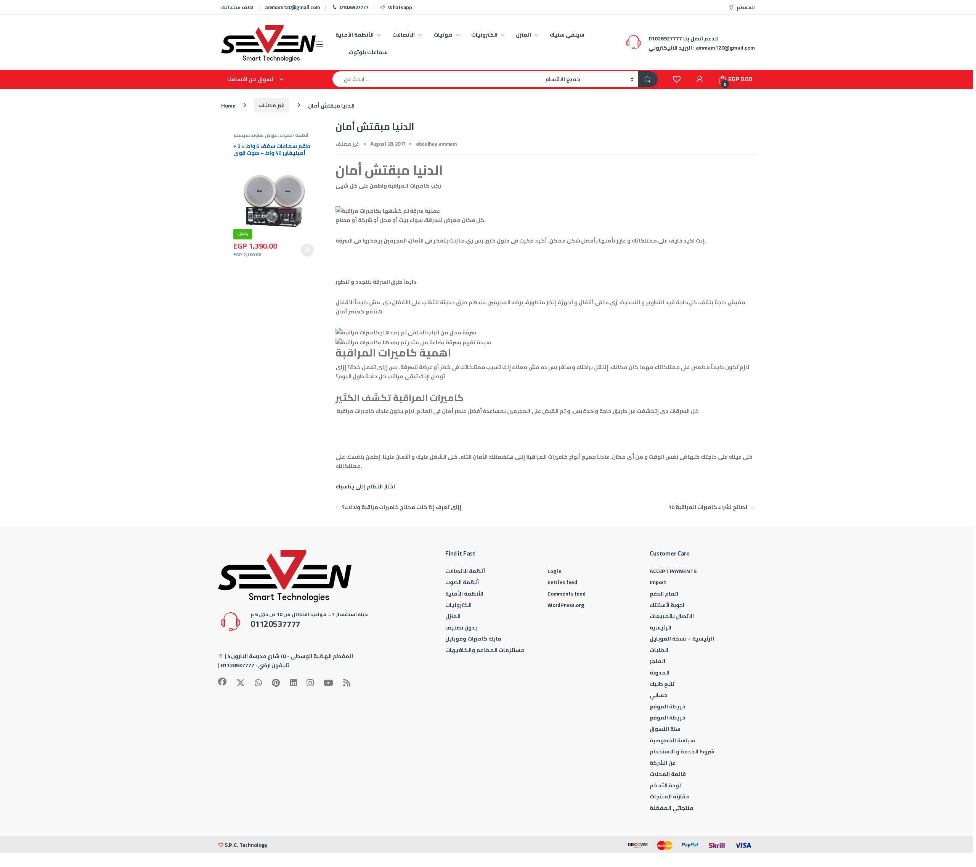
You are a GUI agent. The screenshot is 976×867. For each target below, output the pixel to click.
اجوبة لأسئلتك (667, 605)
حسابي (659, 695)
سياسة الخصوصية (672, 740)
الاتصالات (403, 35)
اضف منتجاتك (237, 7)
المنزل (523, 35)
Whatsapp (400, 7)
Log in (554, 571)
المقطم (746, 7)
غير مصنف (271, 105)
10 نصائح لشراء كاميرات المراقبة (711, 507)
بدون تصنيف (461, 628)
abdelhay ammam (436, 143)
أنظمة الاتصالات (465, 571)
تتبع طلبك (662, 684)
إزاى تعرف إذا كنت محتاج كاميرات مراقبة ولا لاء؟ (398, 507)
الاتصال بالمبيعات (672, 616)
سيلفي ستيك (567, 35)
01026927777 (354, 7)
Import (658, 582)
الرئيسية (660, 628)
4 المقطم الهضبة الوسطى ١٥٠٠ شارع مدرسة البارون (290, 656)
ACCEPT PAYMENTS (673, 571)
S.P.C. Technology (246, 845)
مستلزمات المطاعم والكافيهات (485, 650)
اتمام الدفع (664, 594)
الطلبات (659, 650)
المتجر (657, 661)
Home (228, 105)
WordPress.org (565, 605)
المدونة (659, 673)
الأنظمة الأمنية (355, 35)
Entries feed (562, 582)
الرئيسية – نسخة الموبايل (682, 639)
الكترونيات (484, 35)
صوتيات (443, 35)
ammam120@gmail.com (292, 7)
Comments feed (566, 594)
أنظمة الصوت (293, 135)
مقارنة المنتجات (670, 796)
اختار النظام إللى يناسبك (365, 486)
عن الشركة (663, 763)
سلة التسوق (665, 729)
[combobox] (436, 79)
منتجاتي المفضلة (671, 808)
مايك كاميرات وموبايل (473, 639)
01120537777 (237, 665)
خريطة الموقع (667, 706)
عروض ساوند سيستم (255, 135)
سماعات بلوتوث (368, 52)
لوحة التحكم (665, 785)
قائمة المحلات (668, 774)
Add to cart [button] (307, 250)
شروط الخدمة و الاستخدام (682, 751)
